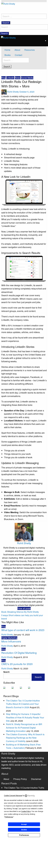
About (17, 49)
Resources (29, 49)
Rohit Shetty (13, 91)
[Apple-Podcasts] (7, 689)
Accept (24, 824)
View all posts (24, 608)
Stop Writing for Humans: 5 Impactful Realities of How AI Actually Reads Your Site (25, 717)
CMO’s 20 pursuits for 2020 (17, 664)
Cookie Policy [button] (26, 811)
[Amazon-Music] (24, 689)
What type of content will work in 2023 (22, 630)
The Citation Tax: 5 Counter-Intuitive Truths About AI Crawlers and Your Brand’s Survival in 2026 (23, 704)
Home (7, 49)
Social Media (27, 77)
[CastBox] (32, 689)
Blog (15, 70)
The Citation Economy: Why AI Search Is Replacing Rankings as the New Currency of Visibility (25, 738)
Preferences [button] (9, 817)
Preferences (24, 835)
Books (8, 55)
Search (6, 672)
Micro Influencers (11, 641)
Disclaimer (36, 779)
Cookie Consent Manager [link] (13, 796)
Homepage (5, 70)
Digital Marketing (9, 637)
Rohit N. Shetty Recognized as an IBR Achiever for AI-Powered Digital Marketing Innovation (24, 727)
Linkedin (10, 77)
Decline (24, 830)
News (17, 77)
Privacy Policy (20, 779)
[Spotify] (16, 689)
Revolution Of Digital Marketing (19, 652)
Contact (18, 55)
